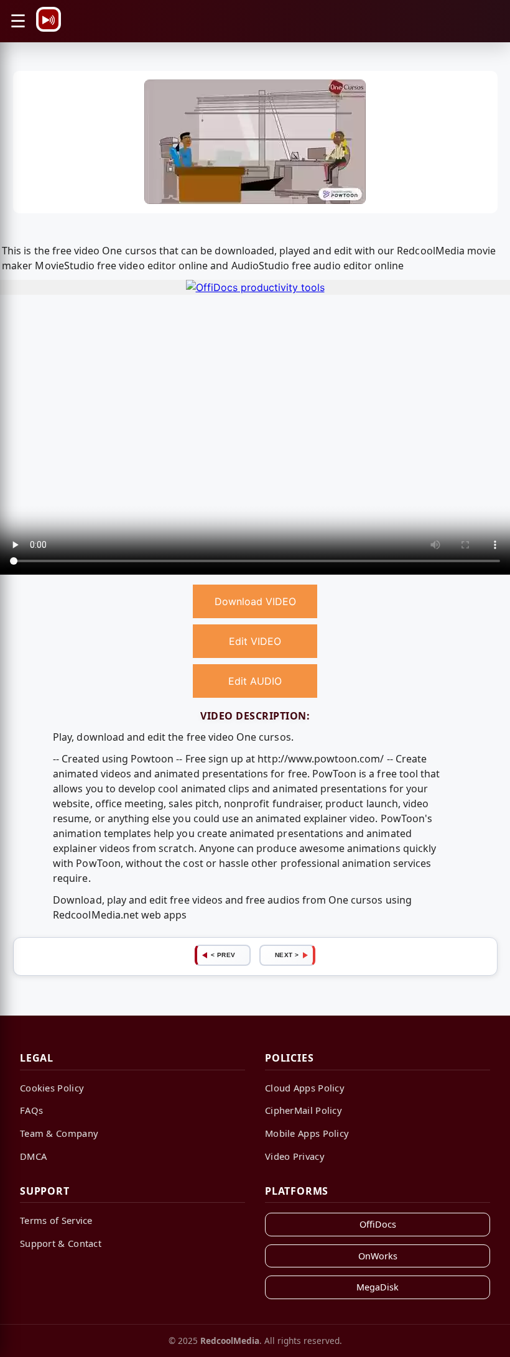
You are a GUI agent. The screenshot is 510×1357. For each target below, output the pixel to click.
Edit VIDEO (255, 641)
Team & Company (59, 1133)
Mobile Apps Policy (307, 1133)
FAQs (31, 1110)
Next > (287, 955)
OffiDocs (377, 1224)
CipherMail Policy (303, 1110)
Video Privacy (295, 1156)
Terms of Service (56, 1220)
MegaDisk (377, 1287)
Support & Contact (60, 1243)
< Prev (223, 955)
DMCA (33, 1156)
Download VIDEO (255, 601)
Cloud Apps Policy (305, 1087)
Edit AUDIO (255, 681)
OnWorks (377, 1256)
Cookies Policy (52, 1087)
